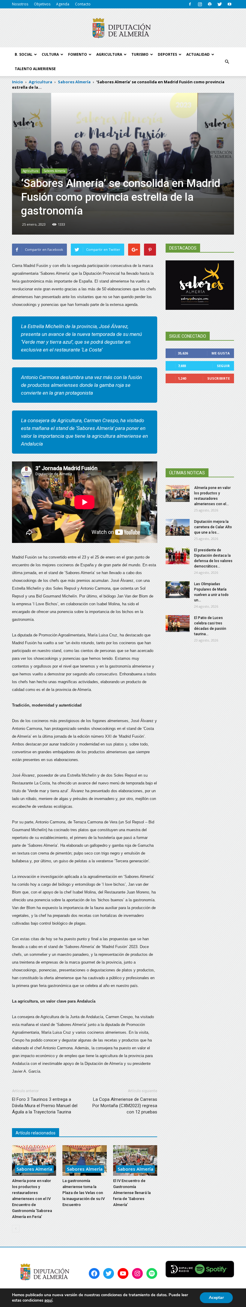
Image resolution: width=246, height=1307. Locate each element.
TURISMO (139, 54)
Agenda (62, 4)
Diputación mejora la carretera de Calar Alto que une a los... (213, 527)
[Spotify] (209, 4)
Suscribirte (218, 378)
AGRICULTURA (109, 54)
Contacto (83, 4)
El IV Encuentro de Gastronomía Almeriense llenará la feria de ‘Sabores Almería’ (132, 1192)
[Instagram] (199, 4)
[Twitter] (219, 4)
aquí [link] (48, 1300)
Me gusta (221, 353)
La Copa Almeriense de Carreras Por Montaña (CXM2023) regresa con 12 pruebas (124, 1106)
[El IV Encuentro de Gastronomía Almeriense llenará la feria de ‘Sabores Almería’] (135, 1160)
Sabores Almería (54, 171)
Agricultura (30, 171)
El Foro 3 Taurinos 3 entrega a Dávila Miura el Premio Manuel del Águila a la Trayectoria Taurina (44, 1106)
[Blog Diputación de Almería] (123, 28)
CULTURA (50, 54)
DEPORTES (167, 54)
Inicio (17, 81)
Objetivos (42, 4)
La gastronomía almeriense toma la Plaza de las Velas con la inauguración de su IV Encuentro (83, 1192)
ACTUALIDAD (198, 54)
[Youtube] (229, 4)
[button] (227, 62)
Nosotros (20, 4)
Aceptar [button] (216, 1297)
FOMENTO (77, 54)
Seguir (223, 365)
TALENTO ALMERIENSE (35, 68)
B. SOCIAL (23, 54)
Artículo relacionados (36, 1133)
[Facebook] (189, 4)
